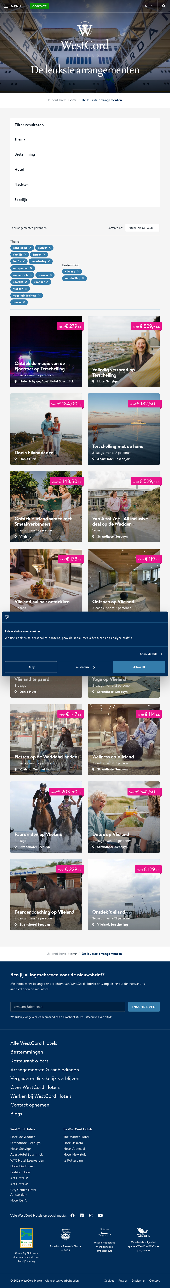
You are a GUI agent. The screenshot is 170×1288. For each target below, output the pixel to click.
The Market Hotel (76, 1137)
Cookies (109, 1281)
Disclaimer (138, 1281)
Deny (31, 667)
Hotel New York (74, 1154)
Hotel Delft (18, 1200)
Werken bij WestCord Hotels (41, 1096)
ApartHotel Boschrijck (26, 1154)
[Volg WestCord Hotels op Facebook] (72, 1215)
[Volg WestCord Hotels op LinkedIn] (81, 1215)
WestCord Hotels (31, 1280)
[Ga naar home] (85, 39)
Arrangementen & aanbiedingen (44, 1069)
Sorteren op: (115, 228)
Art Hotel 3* (19, 1178)
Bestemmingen (26, 1052)
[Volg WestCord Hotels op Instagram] (91, 1215)
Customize (83, 667)
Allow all (139, 667)
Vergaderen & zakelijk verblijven (44, 1078)
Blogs (16, 1113)
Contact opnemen (29, 1105)
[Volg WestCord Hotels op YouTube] (100, 1215)
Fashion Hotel (20, 1172)
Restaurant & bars (29, 1060)
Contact (39, 6)
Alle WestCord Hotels (33, 1043)
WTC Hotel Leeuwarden (27, 1160)
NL (147, 6)
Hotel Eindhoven (22, 1166)
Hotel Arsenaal (74, 1148)
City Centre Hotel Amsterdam (23, 1192)
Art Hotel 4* (19, 1184)
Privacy (123, 1281)
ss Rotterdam (73, 1160)
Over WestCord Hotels (35, 1087)
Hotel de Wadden (22, 1137)
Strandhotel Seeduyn (25, 1143)
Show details (148, 654)
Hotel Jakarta (73, 1143)
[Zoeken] (164, 6)
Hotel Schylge (20, 1148)
